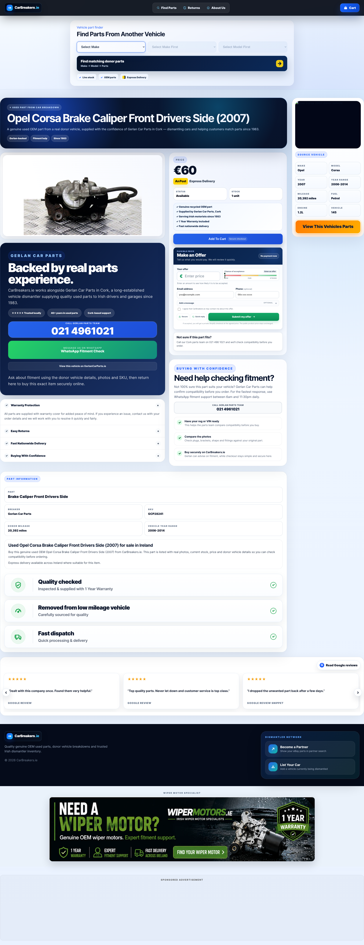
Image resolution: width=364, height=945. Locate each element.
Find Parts (169, 8)
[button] (182, 63)
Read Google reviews (339, 665)
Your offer (182, 269)
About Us (218, 8)
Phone (244, 288)
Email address (185, 288)
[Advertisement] (182, 910)
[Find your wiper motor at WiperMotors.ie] (182, 829)
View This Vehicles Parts (328, 226)
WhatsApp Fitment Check (82, 351)
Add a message (226, 303)
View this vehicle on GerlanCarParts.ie (82, 366)
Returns (194, 8)
